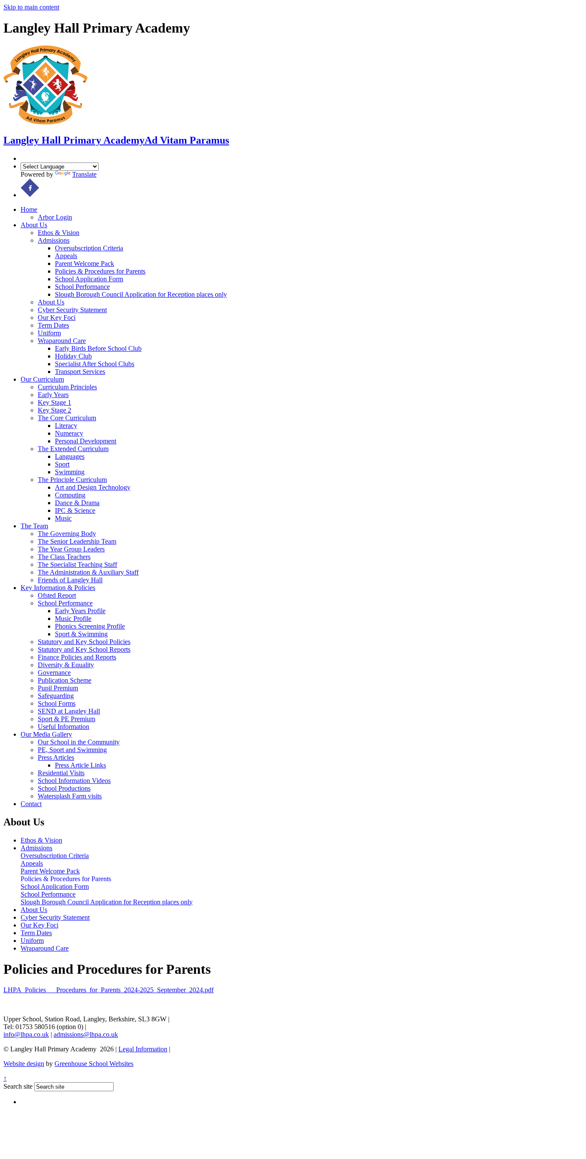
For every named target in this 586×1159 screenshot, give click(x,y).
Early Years (53, 394)
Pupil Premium (58, 688)
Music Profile (73, 618)
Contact (31, 803)
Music (63, 518)
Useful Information (63, 726)
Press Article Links (80, 765)
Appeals (66, 255)
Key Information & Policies (58, 587)
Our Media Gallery (46, 734)
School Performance (82, 286)
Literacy (66, 425)
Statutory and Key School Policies (84, 641)
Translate (84, 174)
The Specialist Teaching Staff (77, 564)
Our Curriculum (42, 379)
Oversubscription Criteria (89, 248)
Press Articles (56, 757)
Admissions (53, 240)
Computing (70, 495)
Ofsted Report (57, 595)
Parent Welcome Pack (84, 263)
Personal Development (85, 441)
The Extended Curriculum (73, 448)
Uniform (49, 333)
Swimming (70, 472)
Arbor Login (55, 217)
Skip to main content (31, 7)
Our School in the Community (79, 742)
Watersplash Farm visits (70, 796)
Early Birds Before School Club (98, 348)
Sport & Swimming (81, 634)
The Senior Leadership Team (77, 541)
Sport (62, 464)
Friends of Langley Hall (70, 580)
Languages (70, 456)
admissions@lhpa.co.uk (86, 1034)
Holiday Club (73, 356)
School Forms (57, 703)
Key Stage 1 (54, 402)
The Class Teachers (64, 556)
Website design (23, 1063)
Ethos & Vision (58, 232)
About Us (34, 225)
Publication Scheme (64, 680)
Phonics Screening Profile (90, 626)
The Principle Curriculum (72, 479)
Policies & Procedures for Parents (100, 271)
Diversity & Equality (66, 664)
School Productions (64, 788)
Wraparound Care (62, 340)
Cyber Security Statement (72, 309)
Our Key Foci (57, 317)
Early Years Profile (80, 610)
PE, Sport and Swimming (72, 749)
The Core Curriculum (67, 417)
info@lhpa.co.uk (26, 1034)
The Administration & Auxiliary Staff (88, 572)
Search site (18, 1086)
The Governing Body (67, 533)
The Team (34, 526)
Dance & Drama (77, 502)
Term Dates (53, 325)
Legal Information (142, 1049)
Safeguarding (56, 695)
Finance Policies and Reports (77, 657)
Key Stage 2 (54, 410)
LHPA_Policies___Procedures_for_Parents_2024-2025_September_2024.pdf (108, 989)
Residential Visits (61, 773)
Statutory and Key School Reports (84, 649)
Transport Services (80, 371)
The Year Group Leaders (71, 549)
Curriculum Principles (67, 387)
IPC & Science (75, 510)
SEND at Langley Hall (69, 711)
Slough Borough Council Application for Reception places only (141, 294)
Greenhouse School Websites (93, 1063)
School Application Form (89, 279)
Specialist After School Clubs (94, 363)
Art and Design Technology (92, 487)
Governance (54, 672)
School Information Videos (74, 780)
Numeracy (69, 433)
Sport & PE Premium (66, 718)
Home (29, 209)
